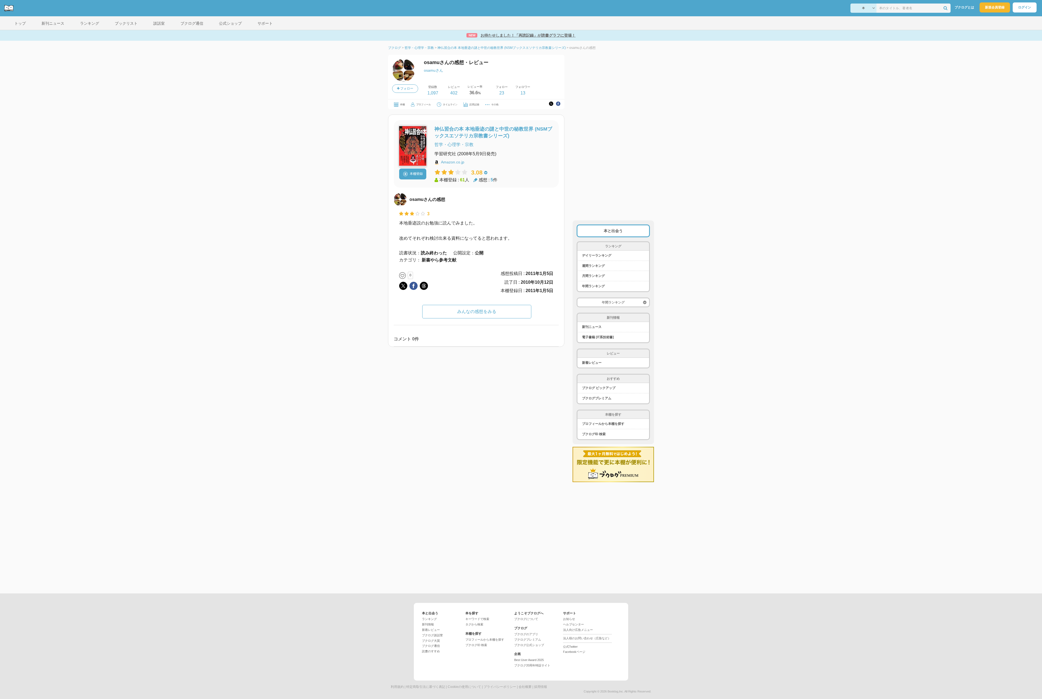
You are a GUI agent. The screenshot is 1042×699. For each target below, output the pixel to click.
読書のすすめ (431, 651)
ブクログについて (526, 619)
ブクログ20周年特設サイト (532, 665)
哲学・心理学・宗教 (454, 144)
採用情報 (540, 687)
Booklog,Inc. (616, 691)
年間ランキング (593, 286)
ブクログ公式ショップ (529, 645)
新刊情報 (428, 624)
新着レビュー (592, 363)
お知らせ (569, 619)
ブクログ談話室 (432, 635)
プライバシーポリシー (500, 687)
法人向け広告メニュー (578, 629)
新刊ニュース (592, 327)
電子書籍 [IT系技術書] (598, 337)
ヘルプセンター (573, 624)
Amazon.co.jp (452, 162)
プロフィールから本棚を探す (603, 424)
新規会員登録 (995, 7)
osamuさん (433, 70)
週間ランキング (593, 266)
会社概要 (525, 687)
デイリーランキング (596, 255)
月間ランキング (593, 276)
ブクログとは (964, 7)
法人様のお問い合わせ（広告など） (587, 638)
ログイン (1024, 7)
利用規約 (397, 687)
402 (454, 93)
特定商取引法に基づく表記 (425, 687)
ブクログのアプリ (526, 634)
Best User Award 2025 (529, 660)
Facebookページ (574, 651)
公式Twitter (570, 646)
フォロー (406, 88)
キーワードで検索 (477, 619)
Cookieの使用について (464, 687)
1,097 (432, 93)
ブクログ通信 (431, 645)
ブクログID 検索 (594, 434)
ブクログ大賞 (431, 640)
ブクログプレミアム (596, 398)
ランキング (429, 619)
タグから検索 (474, 624)
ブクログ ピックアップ (598, 388)
